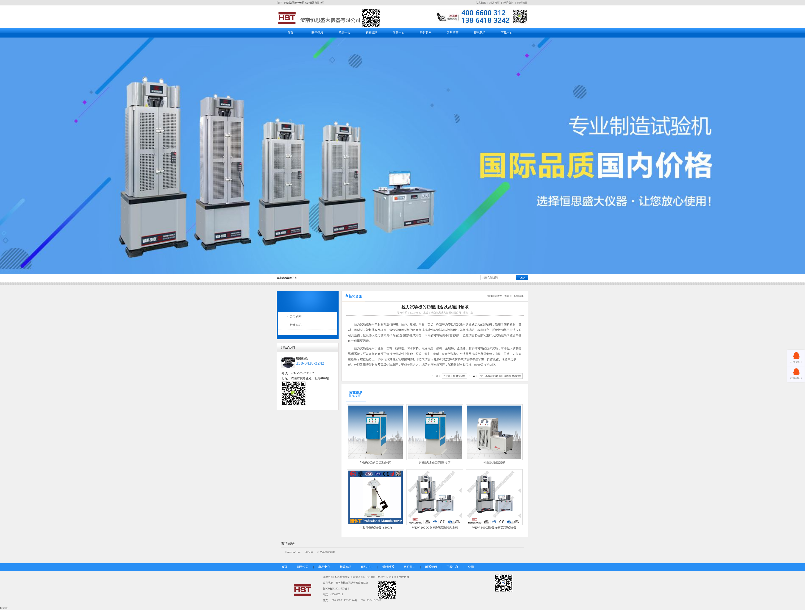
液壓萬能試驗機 (326, 552)
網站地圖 (522, 2)
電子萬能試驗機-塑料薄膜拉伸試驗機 (500, 376)
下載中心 (507, 32)
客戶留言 (452, 32)
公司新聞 (295, 316)
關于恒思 (317, 32)
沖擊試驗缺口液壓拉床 (435, 462)
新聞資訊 (371, 32)
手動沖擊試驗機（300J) (375, 527)
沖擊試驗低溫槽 (494, 462)
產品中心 (344, 32)
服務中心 (398, 32)
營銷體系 (425, 32)
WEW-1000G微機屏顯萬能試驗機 (435, 527)
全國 (471, 566)
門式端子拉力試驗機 (454, 376)
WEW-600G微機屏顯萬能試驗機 (494, 527)
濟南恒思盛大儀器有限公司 (330, 20)
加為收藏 (481, 2)
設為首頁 (494, 2)
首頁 (290, 32)
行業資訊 (295, 324)
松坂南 (4, 608)
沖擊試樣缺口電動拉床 (375, 462)
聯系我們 (508, 2)
